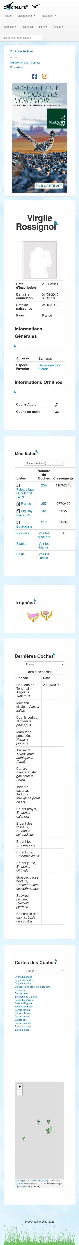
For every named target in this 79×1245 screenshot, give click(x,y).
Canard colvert (22, 1016)
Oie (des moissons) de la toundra (32, 986)
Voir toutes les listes (21, 51)
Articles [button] (57, 26)
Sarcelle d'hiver (23, 1026)
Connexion (16, 67)
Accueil (8, 15)
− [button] (20, 1092)
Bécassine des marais (49, 367)
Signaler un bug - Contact (25, 62)
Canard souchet (23, 1023)
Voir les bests (44, 555)
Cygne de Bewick (24, 980)
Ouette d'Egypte (23, 1003)
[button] (35, 5)
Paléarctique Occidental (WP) (25, 493)
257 (44, 503)
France (26, 503)
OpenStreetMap (41, 1180)
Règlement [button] (47, 15)
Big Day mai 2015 (24, 512)
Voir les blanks (44, 545)
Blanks (21, 543)
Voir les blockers (44, 535)
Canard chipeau (23, 1013)
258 (44, 485)
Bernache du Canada (26, 996)
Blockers (22, 533)
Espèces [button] (9, 26)
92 (44, 510)
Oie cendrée (21, 993)
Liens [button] (42, 26)
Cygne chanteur (23, 983)
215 (44, 521)
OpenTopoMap (22, 1186)
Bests (20, 553)
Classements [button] (25, 15)
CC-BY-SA (20, 1183)
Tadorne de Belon (24, 1006)
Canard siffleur (22, 1009)
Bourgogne (24, 526)
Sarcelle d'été (22, 1029)
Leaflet (19, 1180)
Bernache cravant (24, 1000)
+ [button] (20, 1086)
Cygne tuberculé (23, 976)
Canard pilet (21, 1019)
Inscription (28, 26)
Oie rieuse (20, 990)
